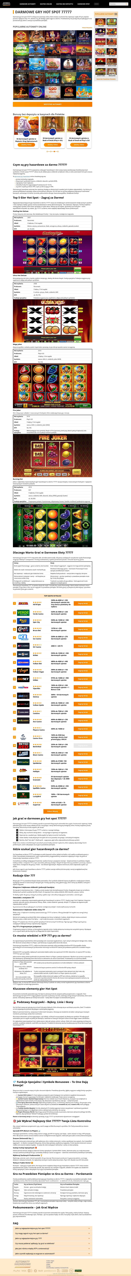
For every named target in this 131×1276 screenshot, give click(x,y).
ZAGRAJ (21, 36)
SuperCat (36, 805)
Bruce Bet (37, 630)
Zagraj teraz (26, 145)
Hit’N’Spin (37, 604)
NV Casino (37, 647)
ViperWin (36, 688)
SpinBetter (37, 763)
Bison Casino (38, 755)
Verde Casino (38, 614)
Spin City (36, 622)
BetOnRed (37, 747)
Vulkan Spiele (38, 705)
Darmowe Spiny (84, 4)
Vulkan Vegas (38, 672)
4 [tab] (58, 151)
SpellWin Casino (39, 788)
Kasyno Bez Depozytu (64, 4)
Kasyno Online (46, 4)
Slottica (36, 697)
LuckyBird (37, 796)
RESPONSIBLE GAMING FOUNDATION (57, 1268)
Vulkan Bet (37, 663)
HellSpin (36, 771)
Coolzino (36, 713)
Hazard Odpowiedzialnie (72, 1273)
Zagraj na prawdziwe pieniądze (106, 79)
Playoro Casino (39, 730)
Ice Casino (37, 639)
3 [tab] (54, 151)
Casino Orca (37, 738)
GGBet (35, 680)
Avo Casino (37, 722)
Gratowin (36, 780)
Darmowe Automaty (28, 4)
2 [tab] (50, 151)
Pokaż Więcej (52, 811)
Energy (48, 1266)
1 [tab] (47, 151)
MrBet (35, 655)
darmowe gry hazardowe (22, 176)
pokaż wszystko (87, 27)
